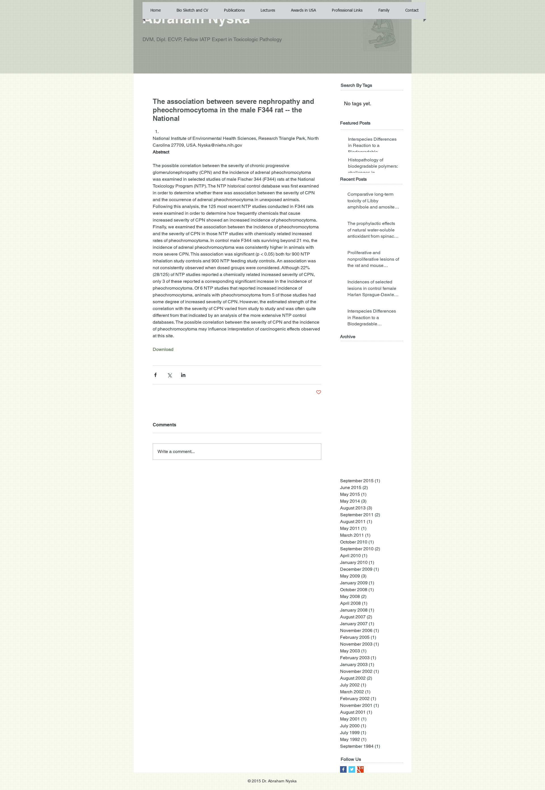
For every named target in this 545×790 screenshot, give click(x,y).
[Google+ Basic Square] (360, 769)
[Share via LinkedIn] (183, 375)
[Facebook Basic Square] (343, 769)
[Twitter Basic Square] (352, 769)
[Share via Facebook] (155, 375)
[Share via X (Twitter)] (169, 375)
